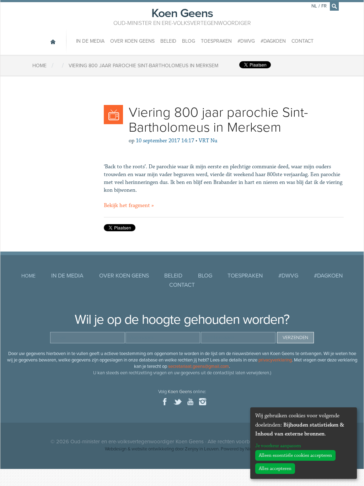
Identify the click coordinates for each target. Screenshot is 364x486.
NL (314, 6)
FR (324, 6)
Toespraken (216, 41)
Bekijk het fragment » (129, 205)
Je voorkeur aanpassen (278, 446)
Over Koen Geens (132, 41)
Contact (302, 41)
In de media (90, 41)
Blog (188, 41)
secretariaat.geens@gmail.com (198, 366)
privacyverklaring (275, 360)
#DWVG (246, 41)
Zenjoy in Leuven (202, 449)
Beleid (168, 41)
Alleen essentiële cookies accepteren (295, 455)
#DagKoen (273, 41)
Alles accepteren (275, 468)
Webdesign (116, 449)
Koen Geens (182, 16)
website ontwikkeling (153, 449)
